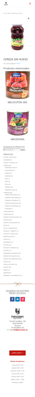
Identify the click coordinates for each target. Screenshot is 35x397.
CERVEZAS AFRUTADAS (11, 197)
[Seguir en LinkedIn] (17, 299)
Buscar (23, 150)
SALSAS (6, 261)
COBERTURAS (8, 214)
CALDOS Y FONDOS (9, 163)
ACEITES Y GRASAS (9, 157)
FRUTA (9, 13)
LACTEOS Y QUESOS (9, 234)
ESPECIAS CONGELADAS (11, 222)
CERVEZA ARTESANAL (11, 195)
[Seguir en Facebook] (12, 299)
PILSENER (7, 209)
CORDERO (8, 176)
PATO (6, 179)
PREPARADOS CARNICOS (11, 253)
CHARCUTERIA (8, 211)
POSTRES (6, 250)
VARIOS (6, 270)
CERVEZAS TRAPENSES (11, 206)
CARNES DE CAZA (10, 167)
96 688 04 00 (19, 327)
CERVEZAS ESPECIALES (11, 203)
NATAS (6, 239)
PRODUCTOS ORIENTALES (11, 259)
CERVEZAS (7, 193)
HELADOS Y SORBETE (10, 231)
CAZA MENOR (9, 170)
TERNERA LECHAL (10, 190)
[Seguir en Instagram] (22, 299)
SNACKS (6, 267)
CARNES (6, 165)
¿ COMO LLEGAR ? (16, 353)
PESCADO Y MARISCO (10, 248)
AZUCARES (7, 160)
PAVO (6, 181)
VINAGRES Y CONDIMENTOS (12, 275)
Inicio (5, 13)
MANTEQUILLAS (8, 236)
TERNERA (7, 187)
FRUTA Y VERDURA (9, 228)
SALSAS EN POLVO (9, 264)
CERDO (7, 173)
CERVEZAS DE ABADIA (11, 200)
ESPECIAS (6, 220)
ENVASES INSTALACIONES (11, 217)
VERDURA (6, 273)
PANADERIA (7, 242)
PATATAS (6, 245)
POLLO (7, 184)
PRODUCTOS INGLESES (10, 256)
